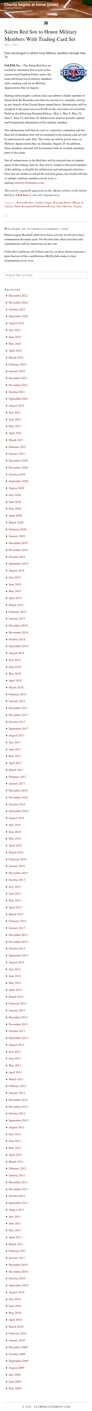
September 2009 (18, 1361)
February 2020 (17, 529)
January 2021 (17, 453)
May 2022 (15, 344)
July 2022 (15, 330)
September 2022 (18, 316)
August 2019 (16, 570)
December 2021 (18, 378)
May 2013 (15, 1065)
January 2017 (17, 783)
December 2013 (18, 1017)
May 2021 (15, 426)
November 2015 (18, 873)
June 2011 (15, 1223)
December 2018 (18, 625)
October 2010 (17, 1278)
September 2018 (18, 646)
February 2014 (17, 1003)
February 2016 (17, 859)
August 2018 (16, 653)
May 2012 (15, 1148)
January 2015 (17, 928)
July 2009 (15, 1375)
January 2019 (17, 618)
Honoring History (62, 202)
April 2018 (15, 680)
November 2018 (18, 632)
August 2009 (16, 1368)
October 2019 (17, 557)
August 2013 (16, 1045)
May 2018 (15, 673)
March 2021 (16, 440)
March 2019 (16, 605)
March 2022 (16, 357)
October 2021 (17, 392)
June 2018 (15, 667)
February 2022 (17, 364)
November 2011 (18, 1189)
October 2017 (17, 722)
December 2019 (18, 543)
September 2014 (18, 955)
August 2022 (16, 323)
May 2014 (15, 983)
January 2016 (17, 866)
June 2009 (15, 1381)
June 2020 (15, 502)
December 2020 (18, 460)
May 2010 (15, 1313)
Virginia (77, 206)
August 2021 (16, 405)
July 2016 (15, 825)
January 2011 (17, 1258)
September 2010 (18, 1285)
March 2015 (16, 914)
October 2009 (17, 1354)
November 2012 (18, 1107)
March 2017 (16, 770)
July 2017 (15, 742)
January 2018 (17, 701)
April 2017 (15, 763)
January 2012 (17, 1175)
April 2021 (15, 433)
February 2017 (17, 777)
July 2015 (15, 887)
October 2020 (17, 474)
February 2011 (17, 1251)
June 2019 (15, 584)
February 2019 (17, 612)
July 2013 (15, 1052)
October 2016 (17, 804)
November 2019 (18, 550)
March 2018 (16, 687)
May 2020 (15, 508)
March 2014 (16, 997)
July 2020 (15, 495)
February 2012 (17, 1168)
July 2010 (15, 1299)
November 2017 (18, 715)
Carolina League (43, 202)
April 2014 (15, 990)
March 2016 (16, 852)
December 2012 (18, 1100)
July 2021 (15, 412)
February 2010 (17, 1333)
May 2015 (15, 900)
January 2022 (17, 371)
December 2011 (18, 1182)
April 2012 (15, 1155)
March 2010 (16, 1327)
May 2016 (15, 838)
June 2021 (15, 419)
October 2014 (17, 948)
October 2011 (17, 1196)
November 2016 (18, 797)
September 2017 (18, 728)
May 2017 (15, 756)
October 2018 (17, 639)
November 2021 (18, 385)
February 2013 (17, 1086)
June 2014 (15, 976)
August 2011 (16, 1210)
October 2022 (17, 309)
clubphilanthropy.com (52, 1406)
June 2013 (15, 1058)
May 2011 (15, 1230)
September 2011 (18, 1203)
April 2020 (15, 515)
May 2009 (15, 1388)
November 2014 (18, 942)
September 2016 (18, 811)
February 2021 (17, 447)
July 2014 (15, 969)
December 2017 (18, 708)
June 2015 (15, 893)
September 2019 (18, 563)
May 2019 (15, 591)
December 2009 (18, 1347)
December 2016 (18, 790)
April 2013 (15, 1072)
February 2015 (17, 921)
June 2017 (15, 749)
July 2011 (15, 1217)
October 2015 (17, 880)
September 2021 (18, 399)
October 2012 (17, 1113)
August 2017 (16, 735)
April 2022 (15, 350)
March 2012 (16, 1162)
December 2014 (18, 935)
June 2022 (15, 337)
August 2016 (16, 818)
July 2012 (15, 1134)
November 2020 (18, 467)
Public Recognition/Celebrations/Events (35, 206)
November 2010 (18, 1272)
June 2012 (15, 1141)
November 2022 (18, 302)
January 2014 (17, 1010)
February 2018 (17, 694)
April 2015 (15, 907)
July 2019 (15, 577)
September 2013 (18, 1038)
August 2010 (16, 1292)
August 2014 (16, 962)
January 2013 (17, 1093)
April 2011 (15, 1237)
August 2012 (16, 1127)
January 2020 (17, 536)
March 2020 (16, 522)
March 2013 (16, 1079)
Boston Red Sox (25, 202)
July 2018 (15, 660)
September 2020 (18, 481)
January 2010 (17, 1340)
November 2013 (18, 1024)
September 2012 (18, 1120)
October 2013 (17, 1031)
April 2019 (15, 598)
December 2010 (18, 1265)
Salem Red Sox (64, 206)
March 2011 (16, 1244)
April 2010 (15, 1320)
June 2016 (15, 832)
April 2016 (15, 845)
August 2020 (16, 488)
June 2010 (15, 1306)
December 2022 (18, 295)
